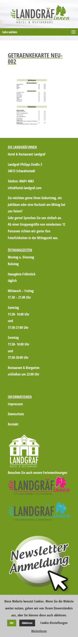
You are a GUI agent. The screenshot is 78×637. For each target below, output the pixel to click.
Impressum (15, 404)
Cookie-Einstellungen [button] (54, 622)
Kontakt (13, 424)
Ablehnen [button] (27, 623)
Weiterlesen (39, 631)
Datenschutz (16, 414)
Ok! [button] (12, 623)
